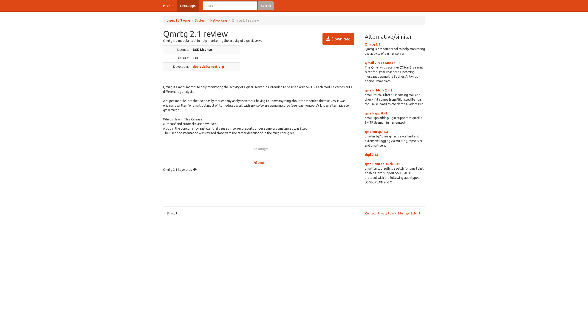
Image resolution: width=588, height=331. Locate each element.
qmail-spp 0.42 (376, 113)
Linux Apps (188, 6)
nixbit (168, 5)
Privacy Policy (387, 213)
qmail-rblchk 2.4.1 (378, 90)
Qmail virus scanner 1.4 (382, 63)
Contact (370, 213)
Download (341, 39)
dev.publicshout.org (208, 66)
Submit (415, 213)
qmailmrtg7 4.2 (376, 132)
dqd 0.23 (371, 155)
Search (266, 6)
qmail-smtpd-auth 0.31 (382, 164)
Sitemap (403, 213)
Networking (218, 20)
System (200, 20)
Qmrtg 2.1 (372, 44)
